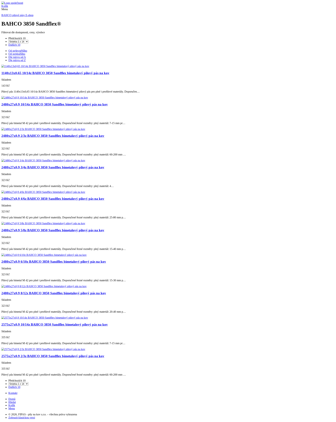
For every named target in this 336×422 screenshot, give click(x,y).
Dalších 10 (14, 44)
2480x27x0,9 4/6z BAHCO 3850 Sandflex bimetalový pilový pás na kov (52, 198)
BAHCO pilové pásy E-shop (17, 15)
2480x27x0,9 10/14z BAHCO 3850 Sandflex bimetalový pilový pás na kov (54, 104)
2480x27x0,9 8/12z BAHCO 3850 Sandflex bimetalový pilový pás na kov (53, 293)
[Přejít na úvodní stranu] (12, 2)
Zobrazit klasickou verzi (21, 417)
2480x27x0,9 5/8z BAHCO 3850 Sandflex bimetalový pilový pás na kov (52, 230)
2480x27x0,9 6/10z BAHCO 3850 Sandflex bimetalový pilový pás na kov (53, 261)
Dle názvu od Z (17, 60)
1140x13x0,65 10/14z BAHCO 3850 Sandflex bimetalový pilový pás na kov (55, 73)
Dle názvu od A (17, 57)
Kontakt (12, 393)
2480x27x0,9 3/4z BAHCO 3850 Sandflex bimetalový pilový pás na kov (52, 167)
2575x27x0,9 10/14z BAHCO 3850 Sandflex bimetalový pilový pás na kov (54, 324)
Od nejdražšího (16, 53)
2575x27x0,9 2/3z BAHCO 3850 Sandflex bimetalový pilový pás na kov (52, 356)
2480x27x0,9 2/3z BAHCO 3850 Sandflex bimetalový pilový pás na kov (52, 136)
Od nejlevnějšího (17, 50)
